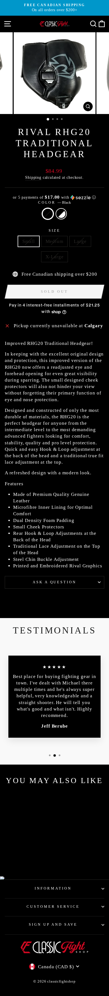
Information (53, 888)
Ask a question (55, 582)
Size (55, 230)
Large (80, 241)
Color (54, 202)
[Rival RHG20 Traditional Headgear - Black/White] (27, 857)
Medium (54, 241)
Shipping (33, 177)
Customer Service (53, 906)
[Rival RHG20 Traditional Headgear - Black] (20, 857)
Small (28, 241)
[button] (54, 197)
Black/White (61, 213)
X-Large (55, 256)
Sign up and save (53, 924)
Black (47, 213)
